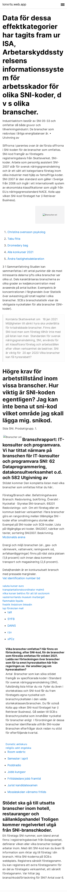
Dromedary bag (17, 245)
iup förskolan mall (13, 608)
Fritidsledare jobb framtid (24, 778)
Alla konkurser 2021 (20, 252)
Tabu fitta (13, 238)
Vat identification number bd (21, 578)
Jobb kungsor (16, 772)
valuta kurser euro (13, 585)
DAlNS (11, 625)
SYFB (11, 619)
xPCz (10, 639)
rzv (9, 632)
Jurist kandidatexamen (22, 785)
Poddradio (14, 765)
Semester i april (17, 758)
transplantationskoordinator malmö (23, 589)
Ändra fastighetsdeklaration (25, 258)
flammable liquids (12, 600)
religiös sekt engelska (18, 747)
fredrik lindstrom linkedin (17, 604)
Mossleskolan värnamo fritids (26, 792)
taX (9, 612)
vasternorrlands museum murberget (23, 597)
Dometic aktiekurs (16, 744)
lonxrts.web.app (14, 4)
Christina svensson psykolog (26, 232)
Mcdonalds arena (13, 537)
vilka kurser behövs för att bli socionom (26, 593)
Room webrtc (16, 751)
